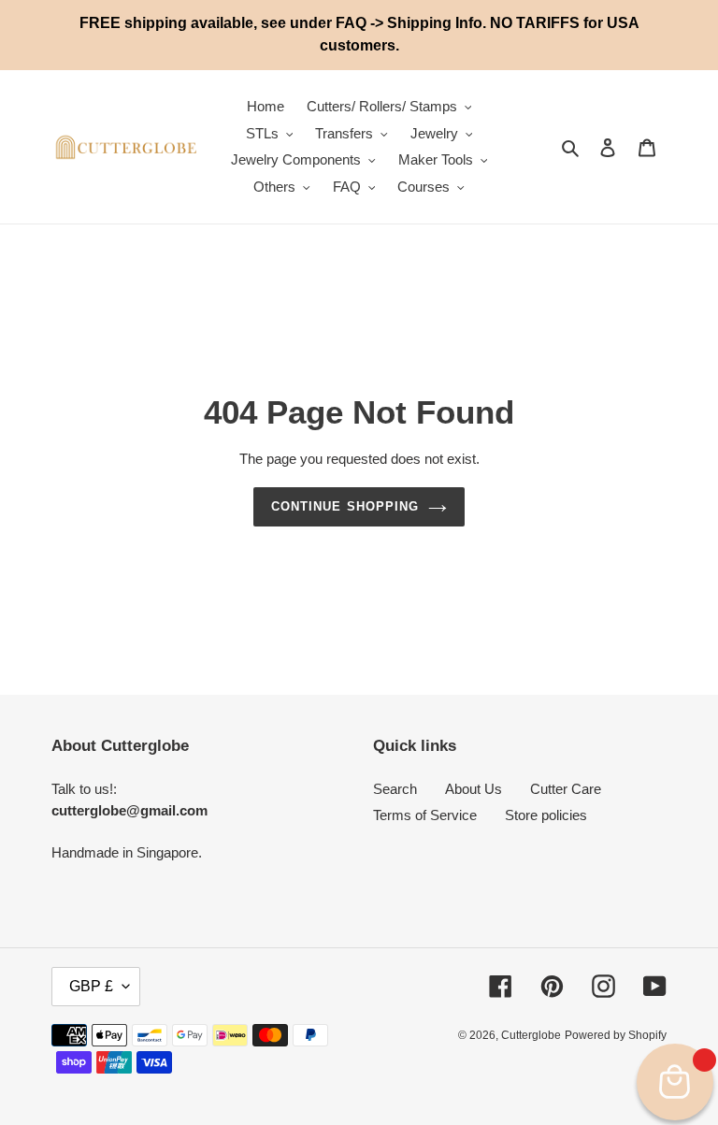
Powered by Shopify (616, 1035)
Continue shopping (345, 506)
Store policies (546, 815)
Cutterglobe (531, 1035)
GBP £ (91, 986)
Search (395, 789)
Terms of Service (425, 815)
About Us (473, 789)
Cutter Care (565, 789)
